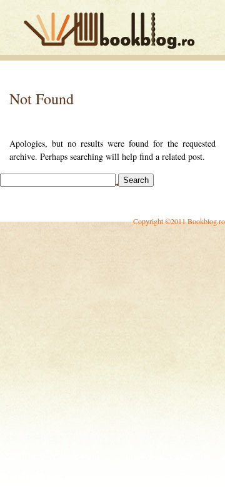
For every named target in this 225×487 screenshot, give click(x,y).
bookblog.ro (112, 30)
